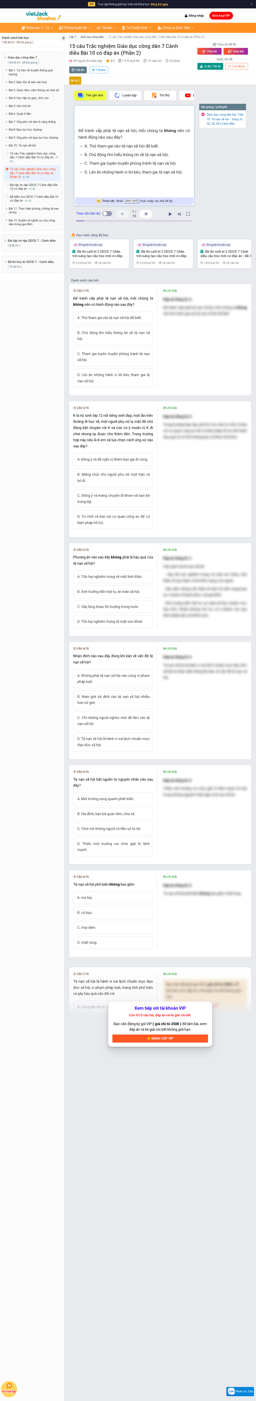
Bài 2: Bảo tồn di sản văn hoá (28, 82)
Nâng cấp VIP (162, 1038)
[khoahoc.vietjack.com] (43, 15)
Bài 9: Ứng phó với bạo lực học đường (33, 137)
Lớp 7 (72, 36)
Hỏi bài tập (9, 1391)
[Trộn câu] (179, 214)
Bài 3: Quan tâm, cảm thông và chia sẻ (34, 90)
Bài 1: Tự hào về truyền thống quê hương (31, 72)
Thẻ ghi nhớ (94, 95)
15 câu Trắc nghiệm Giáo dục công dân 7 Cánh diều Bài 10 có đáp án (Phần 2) (156, 36)
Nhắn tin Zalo (244, 1391)
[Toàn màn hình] (188, 214)
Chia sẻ (212, 51)
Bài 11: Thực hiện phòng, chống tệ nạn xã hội (34, 210)
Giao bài (238, 51)
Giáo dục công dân (92, 36)
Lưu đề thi (238, 66)
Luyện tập (129, 95)
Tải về (212, 66)
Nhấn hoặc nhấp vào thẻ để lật (137, 201)
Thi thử (164, 95)
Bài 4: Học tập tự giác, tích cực (29, 98)
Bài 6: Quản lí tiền (20, 114)
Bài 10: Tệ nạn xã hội (22, 145)
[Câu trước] (123, 214)
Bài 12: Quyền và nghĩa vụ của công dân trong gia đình (32, 222)
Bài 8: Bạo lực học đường (25, 129)
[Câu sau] (146, 214)
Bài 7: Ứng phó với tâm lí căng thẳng (32, 122)
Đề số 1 (75, 80)
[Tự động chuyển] (170, 214)
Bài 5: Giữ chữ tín (20, 106)
